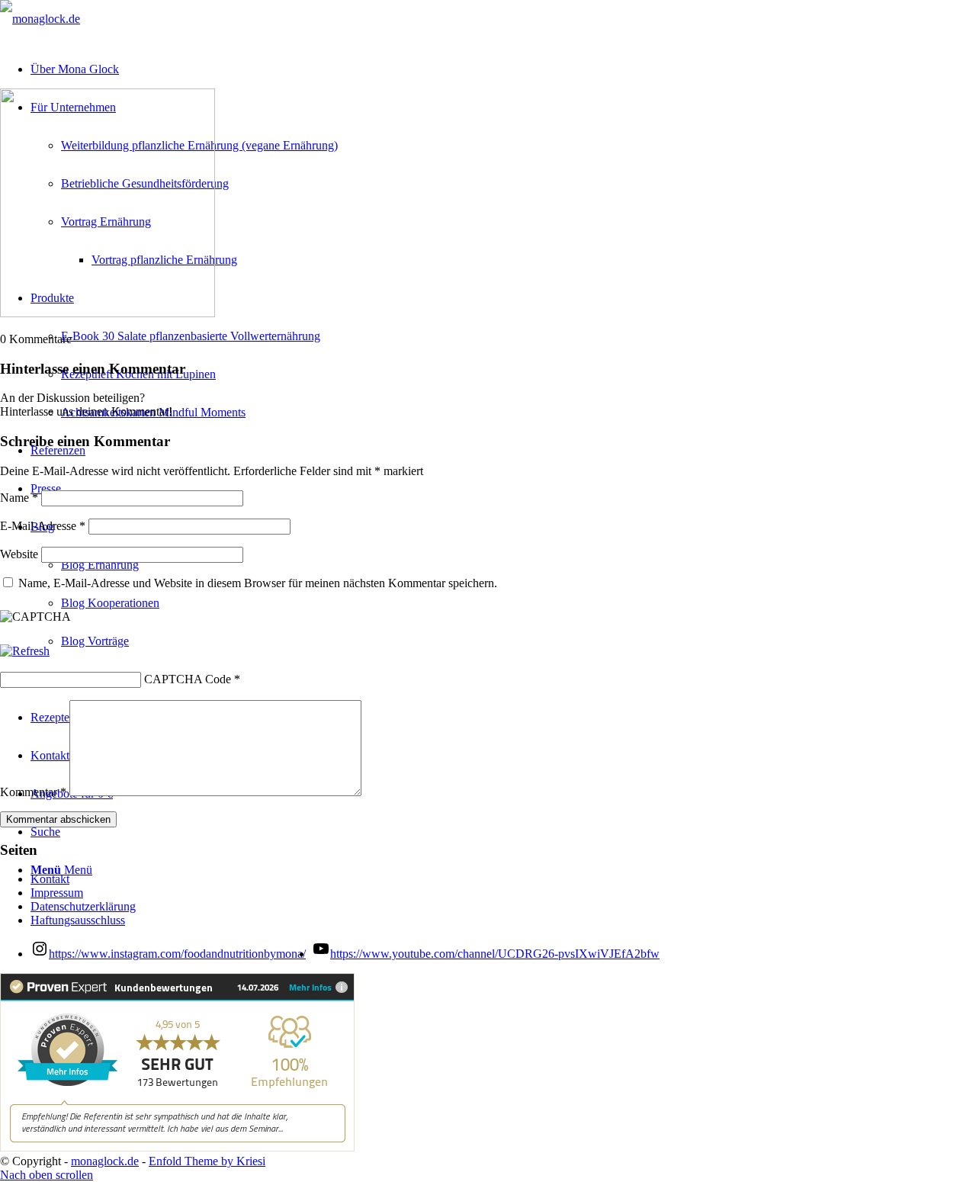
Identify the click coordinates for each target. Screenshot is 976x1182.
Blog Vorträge (95, 640)
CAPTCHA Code (187, 679)
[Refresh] (25, 650)
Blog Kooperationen (110, 602)
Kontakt (49, 878)
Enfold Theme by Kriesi (207, 1161)
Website (19, 554)
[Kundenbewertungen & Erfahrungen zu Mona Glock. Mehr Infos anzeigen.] (177, 1147)
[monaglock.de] (40, 18)
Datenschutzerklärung (83, 906)
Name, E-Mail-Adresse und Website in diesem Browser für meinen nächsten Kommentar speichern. (257, 583)
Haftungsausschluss (77, 920)
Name (19, 497)
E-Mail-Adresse (42, 525)
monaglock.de (105, 1161)
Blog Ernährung (100, 564)
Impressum (56, 892)
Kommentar (33, 791)
